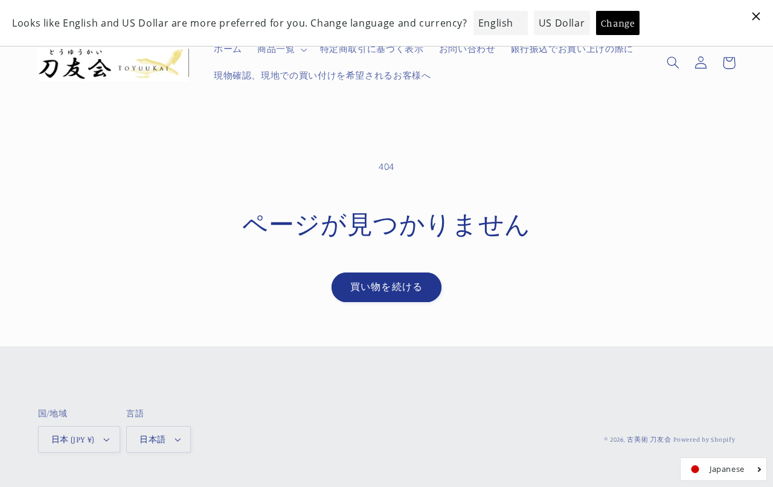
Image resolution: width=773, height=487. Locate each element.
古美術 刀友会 (649, 439)
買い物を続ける (386, 286)
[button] (280, 49)
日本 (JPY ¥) (73, 439)
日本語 (152, 439)
